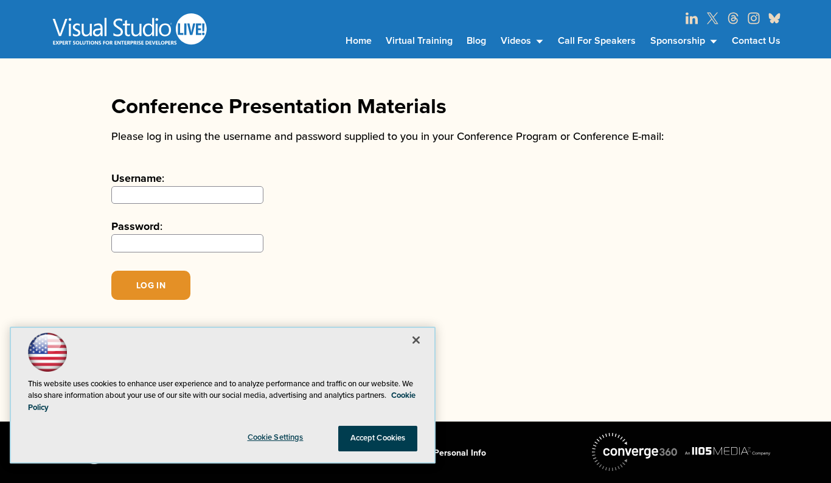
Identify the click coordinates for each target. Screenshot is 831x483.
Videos (516, 41)
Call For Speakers (597, 41)
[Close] (416, 340)
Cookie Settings (276, 437)
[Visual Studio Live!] (129, 29)
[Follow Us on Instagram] (754, 18)
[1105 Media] (727, 450)
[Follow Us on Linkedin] (692, 18)
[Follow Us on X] (712, 18)
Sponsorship (677, 41)
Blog (476, 41)
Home (359, 41)
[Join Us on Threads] (733, 18)
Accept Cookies (378, 438)
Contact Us (756, 41)
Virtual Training (419, 41)
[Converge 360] (634, 452)
